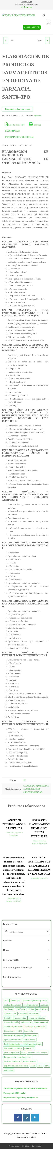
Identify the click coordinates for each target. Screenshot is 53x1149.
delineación (26, 1022)
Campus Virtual (31, 27)
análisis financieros (12, 1005)
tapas (40, 1066)
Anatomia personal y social (35, 1000)
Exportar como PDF (16, 125)
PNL (23, 1053)
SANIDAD (10, 833)
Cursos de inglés (11, 1022)
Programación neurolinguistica (17, 1057)
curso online (20, 1018)
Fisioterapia (35, 878)
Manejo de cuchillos (13, 1048)
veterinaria (8, 1070)
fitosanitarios (9, 1031)
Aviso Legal (14, 1146)
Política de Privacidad (31, 1146)
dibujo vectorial (41, 1022)
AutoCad (44, 1005)
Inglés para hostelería (32, 1044)
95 (24, 780)
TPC (47, 1066)
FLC (20, 1031)
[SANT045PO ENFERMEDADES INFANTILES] (47, 40)
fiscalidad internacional (35, 1026)
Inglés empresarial (12, 1044)
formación (28, 1031)
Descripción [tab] (12, 131)
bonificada (8, 1009)
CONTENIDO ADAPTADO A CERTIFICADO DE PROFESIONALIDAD (35, 789)
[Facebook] (18, 1117)
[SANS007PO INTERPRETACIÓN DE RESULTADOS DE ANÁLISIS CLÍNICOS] (6, 40)
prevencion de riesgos (37, 1053)
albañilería (15, 1000)
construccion (42, 1009)
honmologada (31, 1035)
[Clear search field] (48, 931)
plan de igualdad (11, 1053)
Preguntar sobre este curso (17, 109)
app (25, 1005)
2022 (6, 1000)
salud (33, 1066)
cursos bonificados (36, 1018)
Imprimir (37, 125)
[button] (26, 940)
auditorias (33, 1005)
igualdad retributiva (12, 1040)
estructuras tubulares (13, 1026)
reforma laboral (29, 1061)
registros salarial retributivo (16, 1066)
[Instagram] (26, 1117)
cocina (31, 1009)
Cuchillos (8, 1018)
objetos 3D (29, 1048)
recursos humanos (12, 1061)
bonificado (20, 1009)
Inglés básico (29, 1040)
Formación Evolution (13, 1035)
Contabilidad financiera (28, 1013)
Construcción (10, 1013)
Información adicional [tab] (19, 137)
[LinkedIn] (35, 1117)
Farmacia (37, 116)
